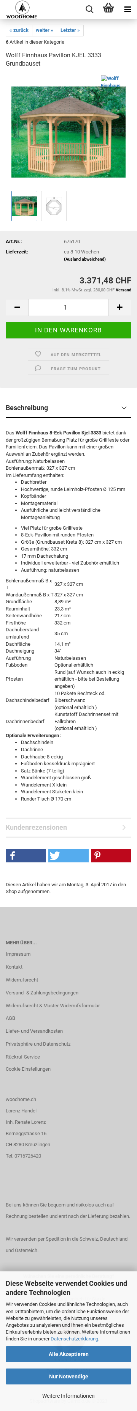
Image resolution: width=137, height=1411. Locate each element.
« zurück (19, 30)
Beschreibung (27, 408)
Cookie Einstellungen (28, 1069)
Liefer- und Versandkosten (34, 1031)
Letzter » (70, 30)
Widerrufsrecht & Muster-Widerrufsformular (53, 1005)
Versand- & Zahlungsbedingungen (42, 993)
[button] (26, 855)
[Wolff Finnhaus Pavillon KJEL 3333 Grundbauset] (68, 132)
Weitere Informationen (68, 1396)
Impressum (18, 954)
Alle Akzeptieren (69, 1354)
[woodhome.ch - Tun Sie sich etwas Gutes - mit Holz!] (19, 9)
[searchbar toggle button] (89, 9)
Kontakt (14, 967)
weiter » (44, 30)
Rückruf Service (23, 1057)
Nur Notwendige (68, 1376)
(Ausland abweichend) (85, 259)
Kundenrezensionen (36, 827)
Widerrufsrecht (22, 980)
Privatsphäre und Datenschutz (38, 1044)
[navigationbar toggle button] (127, 9)
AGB (10, 1018)
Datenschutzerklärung (74, 1339)
